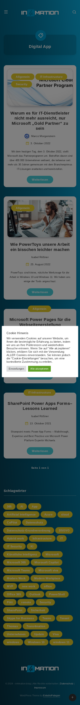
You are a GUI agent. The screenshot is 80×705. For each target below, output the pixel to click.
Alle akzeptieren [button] (39, 368)
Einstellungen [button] (16, 368)
